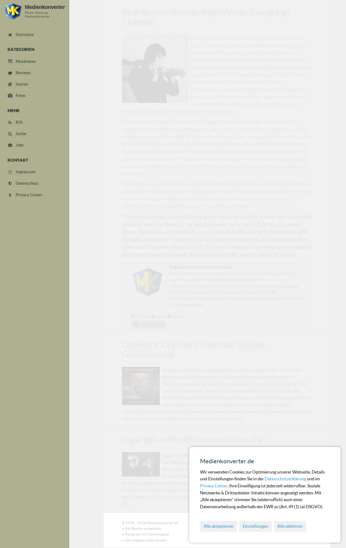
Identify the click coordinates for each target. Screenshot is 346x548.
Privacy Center (214, 485)
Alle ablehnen (290, 526)
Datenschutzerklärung (286, 478)
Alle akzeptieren (219, 526)
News (178, 316)
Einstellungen (255, 526)
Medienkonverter (45, 7)
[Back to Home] (13, 11)
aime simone (151, 324)
